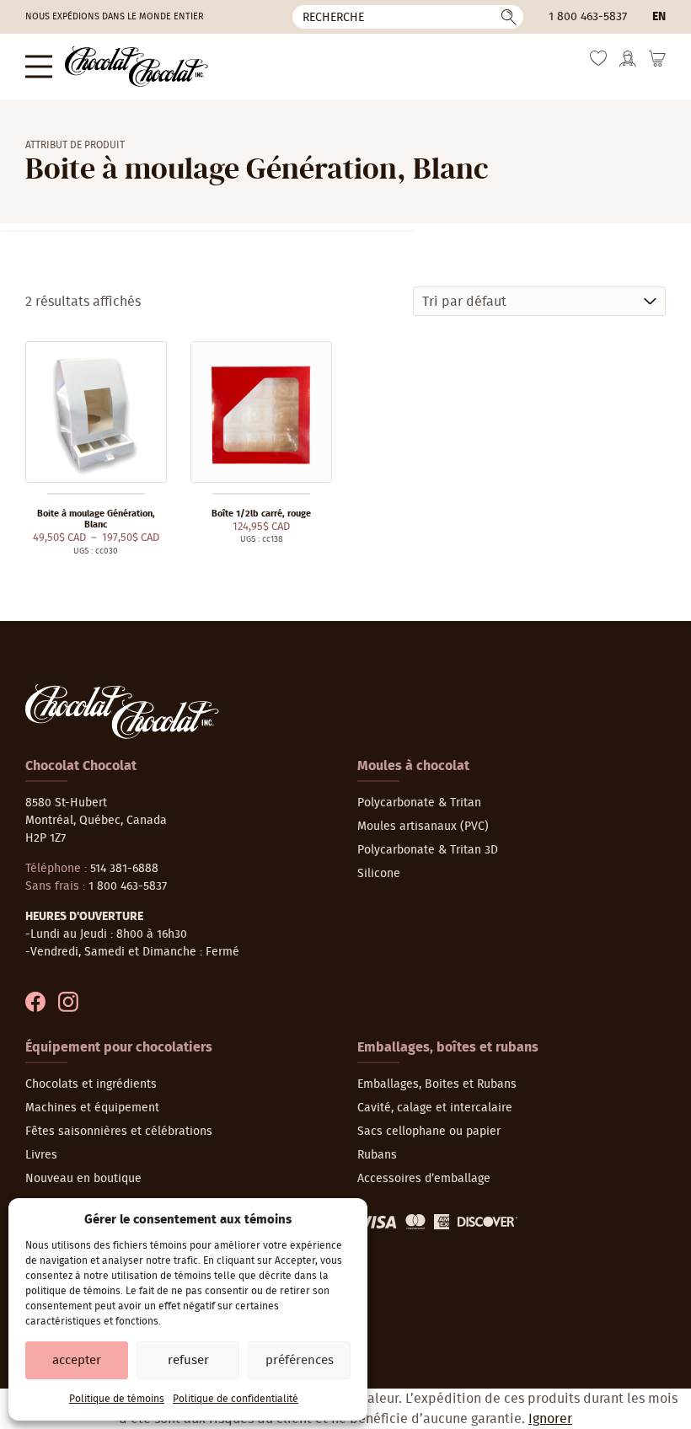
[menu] (38, 66)
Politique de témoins (116, 1399)
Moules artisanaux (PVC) (423, 826)
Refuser (188, 1360)
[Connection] (627, 64)
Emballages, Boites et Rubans (437, 1084)
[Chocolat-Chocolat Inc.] (136, 66)
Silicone (378, 874)
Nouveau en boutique (83, 1179)
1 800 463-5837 (588, 17)
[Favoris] (598, 62)
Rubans (377, 1155)
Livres (41, 1155)
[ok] (509, 17)
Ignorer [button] (550, 1419)
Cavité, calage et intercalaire (434, 1108)
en (659, 17)
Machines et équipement (92, 1108)
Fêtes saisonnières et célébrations (118, 1131)
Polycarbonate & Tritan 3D (427, 850)
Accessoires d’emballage (423, 1179)
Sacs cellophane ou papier (429, 1131)
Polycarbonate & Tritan (419, 803)
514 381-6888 (124, 869)
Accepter (76, 1360)
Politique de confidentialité (235, 1399)
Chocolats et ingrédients (91, 1084)
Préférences (299, 1360)
